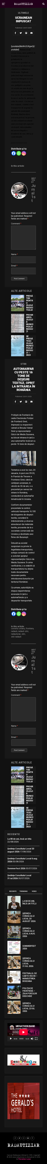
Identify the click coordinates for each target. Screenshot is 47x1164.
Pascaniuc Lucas (24, 1159)
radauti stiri (23, 631)
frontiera (30, 629)
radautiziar (16, 634)
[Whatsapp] (18, 153)
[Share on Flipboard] (26, 33)
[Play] (11, 1038)
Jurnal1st (33, 193)
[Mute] (32, 1038)
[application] (23, 1032)
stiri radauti (16, 637)
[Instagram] (24, 153)
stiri (23, 634)
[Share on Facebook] (15, 33)
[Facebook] (13, 153)
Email (14, 265)
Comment (16, 223)
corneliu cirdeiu (18, 629)
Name (14, 254)
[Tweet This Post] (20, 33)
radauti (14, 631)
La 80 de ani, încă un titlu (19, 839)
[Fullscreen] (36, 1038)
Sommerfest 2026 (16, 868)
